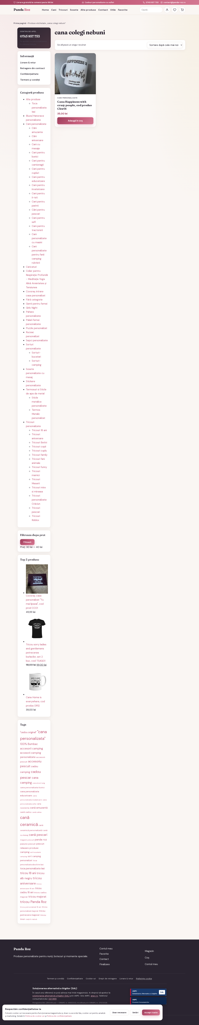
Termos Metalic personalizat (38, 414)
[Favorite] (174, 10)
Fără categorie (34, 299)
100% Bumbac (29, 744)
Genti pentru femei (36, 303)
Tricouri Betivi (39, 442)
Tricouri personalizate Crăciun (39, 499)
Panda (22, 10)
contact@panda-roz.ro (174, 2)
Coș (147, 957)
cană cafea (36, 812)
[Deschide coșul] (182, 10)
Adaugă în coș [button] (75, 120)
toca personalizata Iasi (32, 868)
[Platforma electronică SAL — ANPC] (148, 992)
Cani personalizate (36, 124)
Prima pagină (20, 23)
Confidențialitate (29, 74)
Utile (113, 9)
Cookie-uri (91, 978)
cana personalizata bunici (32, 787)
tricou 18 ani (28, 873)
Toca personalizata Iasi (39, 107)
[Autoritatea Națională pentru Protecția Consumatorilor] (148, 1000)
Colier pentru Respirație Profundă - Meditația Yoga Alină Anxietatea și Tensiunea (37, 279)
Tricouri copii (39, 446)
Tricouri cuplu (39, 450)
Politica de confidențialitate (59, 1016)
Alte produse (88, 9)
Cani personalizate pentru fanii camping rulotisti (39, 254)
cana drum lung (39, 783)
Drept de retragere (108, 978)
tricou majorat (37, 896)
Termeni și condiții (30, 79)
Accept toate (150, 1012)
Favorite (122, 9)
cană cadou (25, 812)
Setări (135, 1012)
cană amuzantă (38, 807)
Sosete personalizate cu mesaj (35, 373)
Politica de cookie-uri (35, 1016)
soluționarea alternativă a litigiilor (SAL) (50, 996)
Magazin (149, 951)
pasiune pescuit (28, 844)
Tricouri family (39, 454)
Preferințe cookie (144, 978)
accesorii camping (31, 748)
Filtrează (27, 542)
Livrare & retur (28, 62)
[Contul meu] (167, 10)
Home (45, 9)
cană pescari (38, 835)
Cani (53, 9)
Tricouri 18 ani (39, 430)
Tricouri (63, 9)
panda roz (41, 839)
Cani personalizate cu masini (39, 238)
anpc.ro (94, 996)
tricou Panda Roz (33, 901)
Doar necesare (119, 1012)
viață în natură (31, 919)
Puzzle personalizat (36, 328)
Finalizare (105, 964)
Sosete (74, 9)
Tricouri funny (39, 467)
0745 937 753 (152, 2)
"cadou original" (28, 732)
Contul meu (106, 948)
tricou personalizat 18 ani (30, 907)
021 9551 (53, 999)
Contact (103, 9)
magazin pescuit (27, 840)
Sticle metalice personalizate (39, 401)
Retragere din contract (32, 68)
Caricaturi (31, 266)
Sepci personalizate (37, 340)
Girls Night (31, 307)
